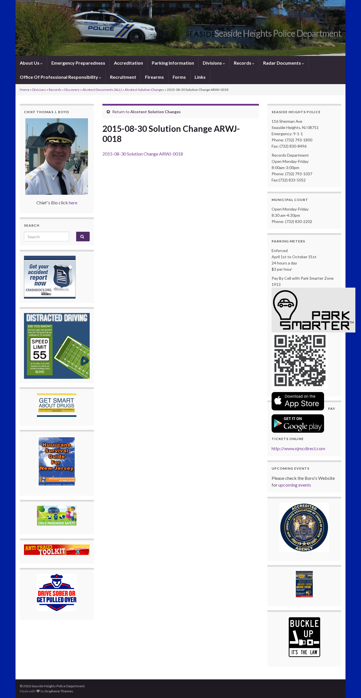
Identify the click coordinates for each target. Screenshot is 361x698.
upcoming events (294, 484)
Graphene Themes (59, 691)
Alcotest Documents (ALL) (102, 89)
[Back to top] (348, 685)
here (73, 202)
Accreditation (128, 62)
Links (200, 77)
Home (24, 89)
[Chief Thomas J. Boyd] (57, 156)
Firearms (154, 77)
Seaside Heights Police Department (277, 33)
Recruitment (123, 77)
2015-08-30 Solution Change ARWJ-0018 (142, 153)
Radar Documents (282, 62)
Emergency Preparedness (78, 62)
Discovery (72, 89)
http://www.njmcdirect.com (298, 448)
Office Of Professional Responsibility (59, 77)
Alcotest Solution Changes (144, 89)
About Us (30, 62)
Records (243, 62)
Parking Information (173, 62)
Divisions (213, 62)
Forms (179, 77)
